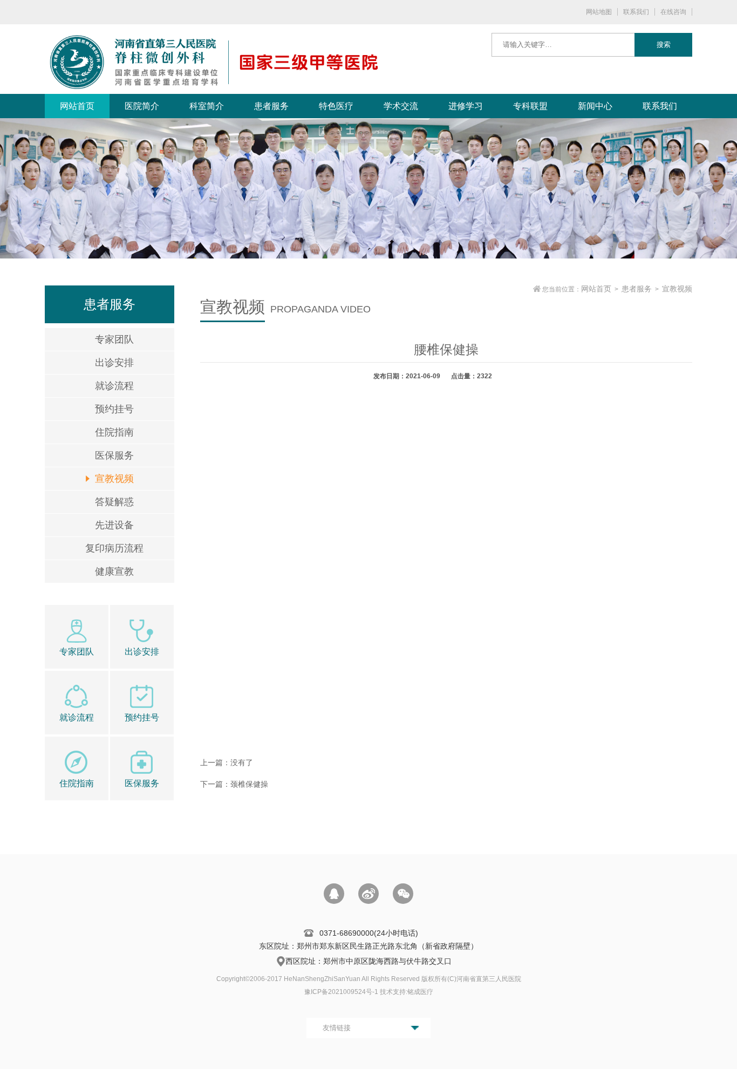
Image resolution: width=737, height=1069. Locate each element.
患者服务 (271, 106)
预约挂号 (114, 409)
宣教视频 (114, 478)
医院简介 (142, 106)
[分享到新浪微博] (368, 893)
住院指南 (114, 432)
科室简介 (206, 106)
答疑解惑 (114, 501)
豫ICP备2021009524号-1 (341, 992)
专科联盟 (530, 106)
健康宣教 (114, 571)
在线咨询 (673, 12)
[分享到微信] (403, 893)
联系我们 (636, 12)
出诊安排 (114, 362)
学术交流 (401, 106)
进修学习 (465, 106)
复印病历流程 (114, 548)
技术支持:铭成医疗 (406, 992)
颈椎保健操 (249, 784)
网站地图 (599, 12)
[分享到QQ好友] (334, 893)
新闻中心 (595, 106)
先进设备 (114, 525)
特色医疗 (336, 106)
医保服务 (114, 455)
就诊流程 (114, 385)
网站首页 (77, 106)
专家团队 (114, 339)
